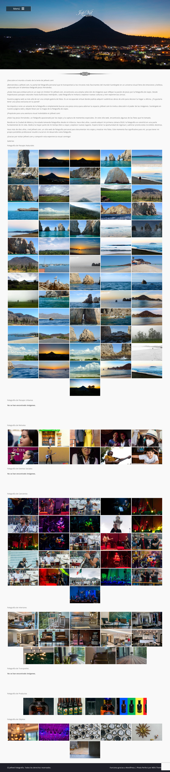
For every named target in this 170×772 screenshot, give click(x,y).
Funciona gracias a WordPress (122, 767)
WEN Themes (157, 767)
